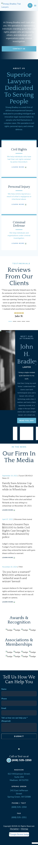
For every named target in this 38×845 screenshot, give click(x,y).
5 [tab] (27, 322)
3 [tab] (18, 322)
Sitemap (24, 829)
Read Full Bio (26, 421)
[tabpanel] (19, 303)
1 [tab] (9, 322)
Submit (19, 736)
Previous (15, 433)
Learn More (18, 167)
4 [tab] (22, 322)
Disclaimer (14, 829)
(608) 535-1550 (21, 760)
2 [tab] (14, 322)
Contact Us (19, 49)
